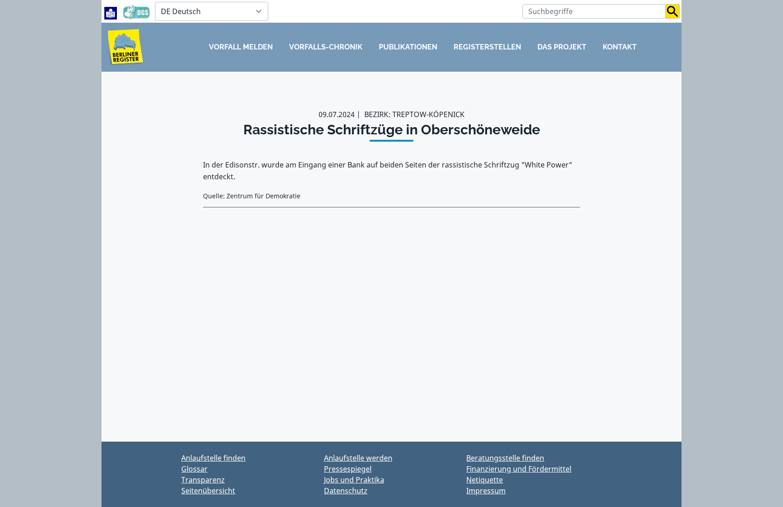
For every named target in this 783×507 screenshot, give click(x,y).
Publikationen (408, 47)
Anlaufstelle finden (213, 458)
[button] (673, 11)
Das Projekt (561, 47)
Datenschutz (345, 491)
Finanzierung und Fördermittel (518, 469)
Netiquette (484, 480)
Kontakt (620, 47)
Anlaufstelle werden (358, 458)
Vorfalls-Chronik (325, 47)
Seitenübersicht (208, 491)
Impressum (486, 491)
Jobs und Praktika (354, 480)
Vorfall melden (241, 47)
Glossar (194, 469)
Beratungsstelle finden (505, 458)
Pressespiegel (348, 469)
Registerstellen (487, 47)
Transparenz (203, 480)
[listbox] (211, 11)
